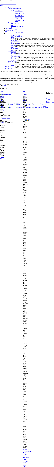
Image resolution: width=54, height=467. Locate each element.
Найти (11, 0)
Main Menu (1, 5)
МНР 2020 (24, 100)
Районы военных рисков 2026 (24, 92)
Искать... (1, 0)
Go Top (1, 123)
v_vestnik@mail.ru (4, 85)
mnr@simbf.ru (8, 118)
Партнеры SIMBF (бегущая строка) (19, 32)
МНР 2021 (1, 100)
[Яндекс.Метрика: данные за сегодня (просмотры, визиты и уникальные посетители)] (27, 119)
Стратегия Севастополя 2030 (2, 92)
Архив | (16, 30)
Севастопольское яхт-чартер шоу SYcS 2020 (20, 31)
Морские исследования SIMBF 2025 (2, 97)
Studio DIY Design (2, 122)
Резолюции (16, 18)
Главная (16, 29)
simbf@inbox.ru (4, 118)
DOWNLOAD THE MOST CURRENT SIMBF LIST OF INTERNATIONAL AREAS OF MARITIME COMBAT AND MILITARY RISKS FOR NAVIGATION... (25, 462)
